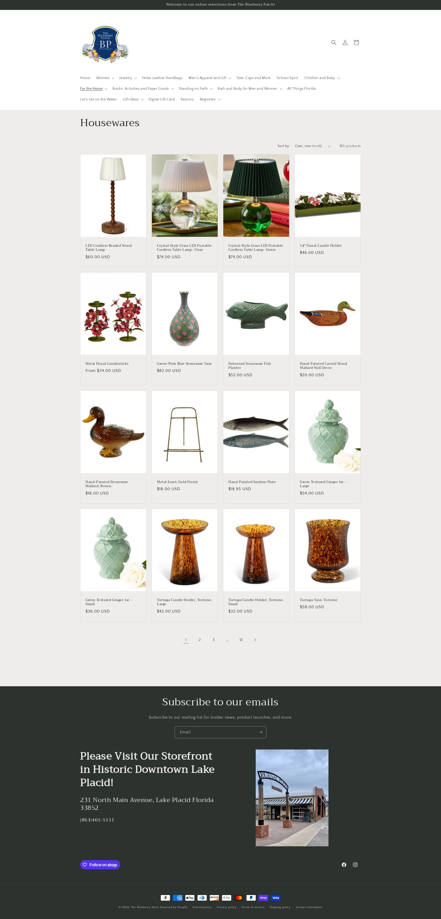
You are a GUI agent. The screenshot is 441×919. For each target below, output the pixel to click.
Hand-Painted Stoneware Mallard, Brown (106, 484)
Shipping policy (280, 907)
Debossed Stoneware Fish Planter (249, 366)
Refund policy (202, 907)
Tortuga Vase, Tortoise (318, 600)
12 (241, 640)
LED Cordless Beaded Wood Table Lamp (108, 248)
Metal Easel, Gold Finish (177, 482)
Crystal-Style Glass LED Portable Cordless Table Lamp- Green (255, 248)
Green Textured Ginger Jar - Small (108, 602)
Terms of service (252, 907)
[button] (104, 78)
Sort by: (283, 146)
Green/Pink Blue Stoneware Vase (184, 364)
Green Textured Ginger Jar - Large (323, 484)
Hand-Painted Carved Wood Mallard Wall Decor (323, 366)
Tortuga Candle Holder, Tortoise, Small (256, 602)
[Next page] (255, 639)
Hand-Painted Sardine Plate (252, 482)
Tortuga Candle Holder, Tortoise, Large (184, 602)
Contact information (309, 907)
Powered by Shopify (174, 907)
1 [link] (186, 640)
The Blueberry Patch (145, 907)
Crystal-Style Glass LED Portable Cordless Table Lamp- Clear (184, 248)
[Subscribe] (260, 732)
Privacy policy (227, 907)
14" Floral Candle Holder (321, 246)
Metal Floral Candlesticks (107, 364)
